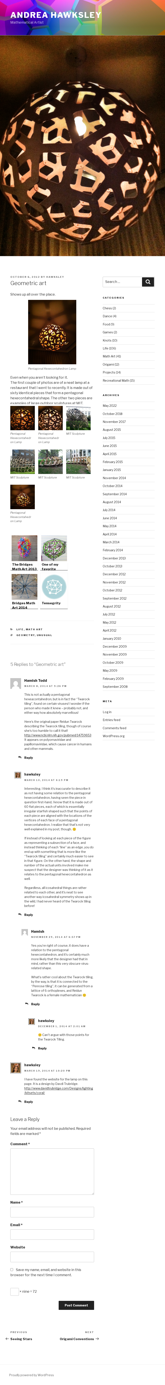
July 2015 (109, 438)
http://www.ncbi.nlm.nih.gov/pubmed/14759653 (57, 735)
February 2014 (113, 550)
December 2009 (115, 646)
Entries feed (111, 720)
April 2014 (110, 534)
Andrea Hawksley (56, 15)
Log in (107, 712)
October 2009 (113, 662)
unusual (44, 635)
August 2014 (112, 502)
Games (108, 332)
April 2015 (110, 454)
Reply (28, 757)
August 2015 (112, 429)
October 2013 (112, 566)
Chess (107, 308)
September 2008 (115, 686)
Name (16, 1202)
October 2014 (112, 486)
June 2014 (110, 518)
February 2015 (113, 462)
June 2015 (110, 446)
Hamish (37, 931)
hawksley (55, 276)
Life (20, 629)
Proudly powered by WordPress (31, 1375)
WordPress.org (114, 736)
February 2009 (113, 678)
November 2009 (115, 654)
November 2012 (114, 582)
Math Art (34, 629)
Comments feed (114, 728)
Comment (20, 1144)
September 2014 (115, 494)
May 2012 (109, 622)
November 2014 (114, 478)
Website (17, 1247)
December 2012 (114, 574)
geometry (25, 635)
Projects (109, 372)
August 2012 (112, 606)
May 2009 (110, 670)
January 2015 (112, 470)
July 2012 (109, 614)
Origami (108, 364)
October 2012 (112, 590)
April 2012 (109, 630)
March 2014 (111, 542)
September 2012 (115, 598)
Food (106, 324)
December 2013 (114, 558)
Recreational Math (116, 380)
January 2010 (112, 638)
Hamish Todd (35, 681)
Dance (107, 316)
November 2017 (114, 422)
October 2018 (112, 414)
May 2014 (109, 526)
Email (16, 1225)
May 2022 (110, 405)
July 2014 (109, 510)
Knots (107, 340)
